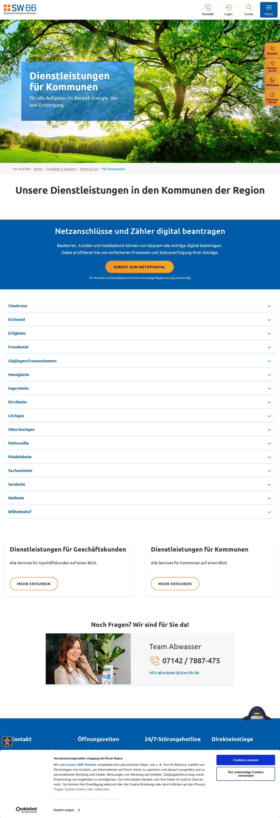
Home (38, 169)
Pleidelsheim (20, 456)
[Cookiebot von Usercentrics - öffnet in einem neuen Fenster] (26, 810)
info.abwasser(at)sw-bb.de (174, 672)
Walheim (16, 497)
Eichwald (16, 319)
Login (228, 14)
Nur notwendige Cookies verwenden (246, 773)
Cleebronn (17, 305)
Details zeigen (64, 810)
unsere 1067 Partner (81, 764)
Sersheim (16, 484)
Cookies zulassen (245, 760)
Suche (249, 14)
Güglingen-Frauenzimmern (32, 360)
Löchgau (16, 415)
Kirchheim (17, 401)
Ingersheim (18, 388)
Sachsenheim (20, 470)
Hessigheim (18, 374)
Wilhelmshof (19, 511)
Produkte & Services (61, 169)
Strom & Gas (89, 169)
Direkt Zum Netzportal (139, 266)
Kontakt (208, 14)
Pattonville (18, 443)
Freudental (18, 346)
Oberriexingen (21, 429)
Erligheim (17, 333)
